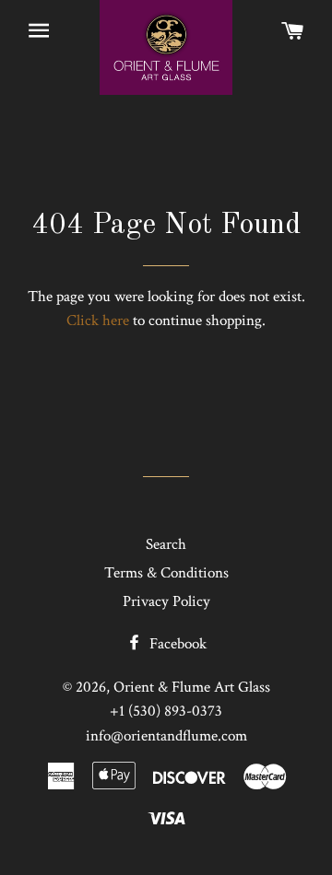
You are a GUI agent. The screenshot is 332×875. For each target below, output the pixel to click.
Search (166, 544)
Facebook (176, 644)
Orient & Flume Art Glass (191, 687)
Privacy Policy (166, 601)
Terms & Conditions (166, 573)
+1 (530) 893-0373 (166, 711)
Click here (97, 320)
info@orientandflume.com (166, 736)
